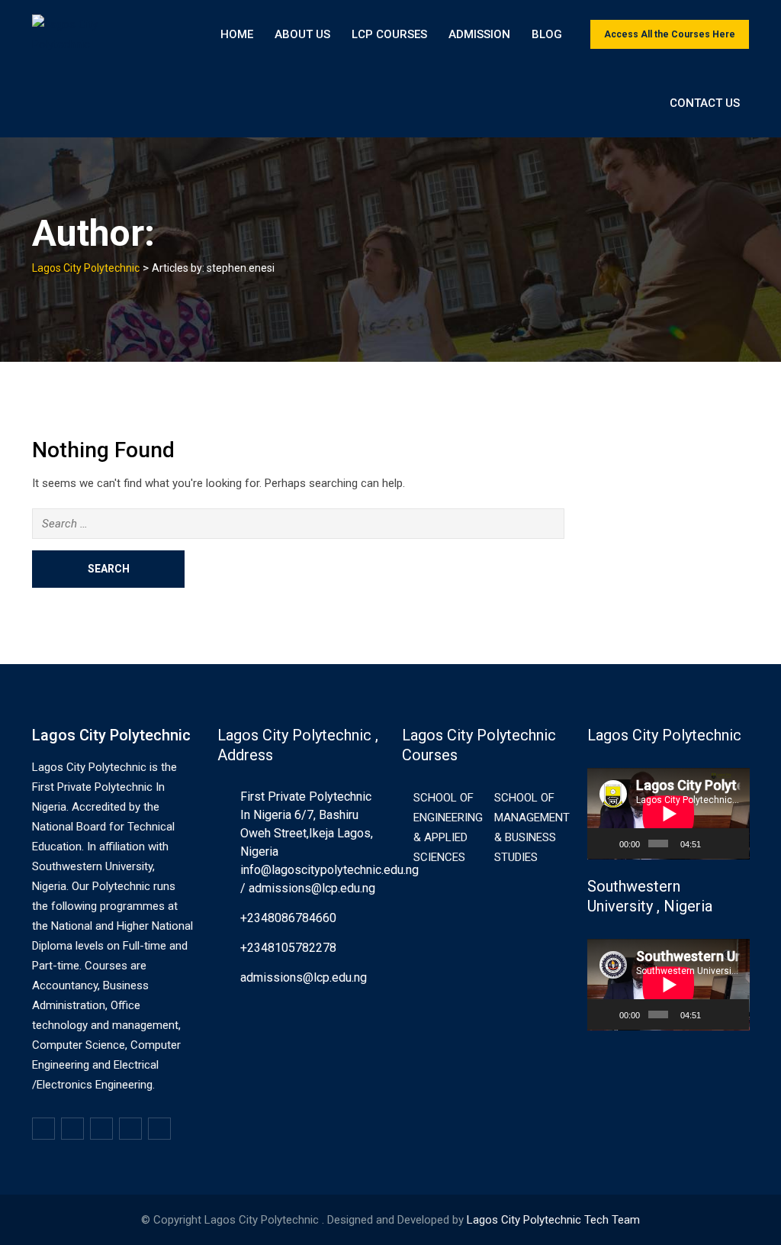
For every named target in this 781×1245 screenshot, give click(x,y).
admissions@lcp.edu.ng (303, 977)
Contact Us (705, 103)
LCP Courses (389, 34)
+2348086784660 (288, 918)
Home (236, 34)
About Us (302, 34)
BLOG (547, 34)
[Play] (607, 843)
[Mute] (714, 843)
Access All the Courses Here (669, 34)
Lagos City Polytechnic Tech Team (553, 1220)
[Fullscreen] (733, 843)
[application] (668, 814)
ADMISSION (479, 34)
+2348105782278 (288, 947)
